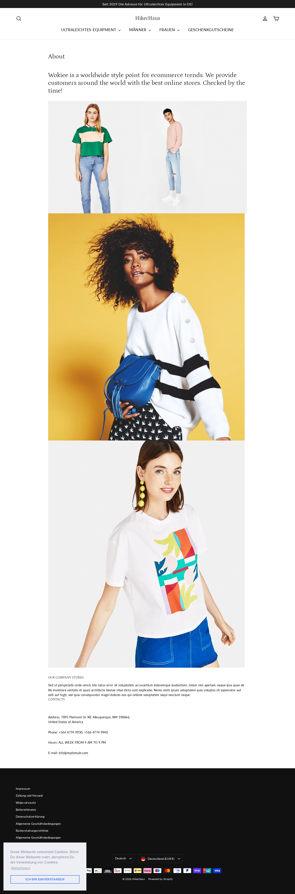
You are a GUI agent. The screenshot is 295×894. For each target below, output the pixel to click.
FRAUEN (167, 29)
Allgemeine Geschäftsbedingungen (38, 823)
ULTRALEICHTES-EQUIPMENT (89, 29)
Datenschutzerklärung (30, 816)
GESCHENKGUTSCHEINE (211, 29)
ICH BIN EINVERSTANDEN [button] (44, 879)
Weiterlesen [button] (20, 868)
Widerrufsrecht (26, 802)
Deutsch (120, 858)
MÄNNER (138, 29)
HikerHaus (147, 18)
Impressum (23, 788)
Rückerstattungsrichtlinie (32, 830)
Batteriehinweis (26, 809)
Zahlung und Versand (29, 795)
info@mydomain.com (73, 753)
